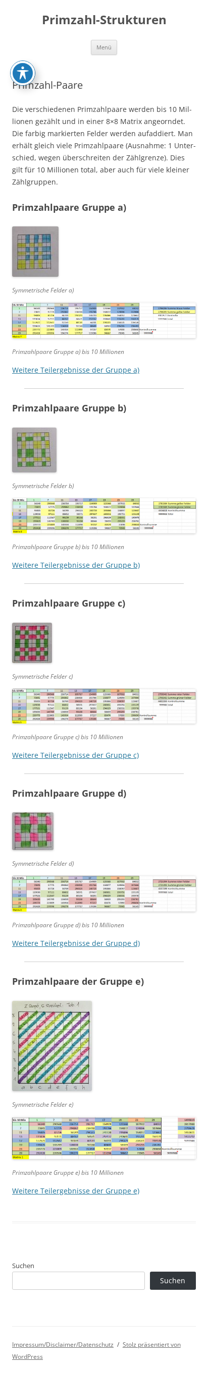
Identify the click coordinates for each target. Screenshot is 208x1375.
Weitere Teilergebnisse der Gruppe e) (75, 1190)
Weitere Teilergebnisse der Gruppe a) (75, 370)
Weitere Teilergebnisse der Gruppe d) (76, 943)
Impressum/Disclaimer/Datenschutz (63, 1344)
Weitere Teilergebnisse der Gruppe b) (76, 565)
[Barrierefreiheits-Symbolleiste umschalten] (23, 73)
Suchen (23, 1265)
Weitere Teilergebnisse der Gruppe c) (75, 755)
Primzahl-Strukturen (104, 20)
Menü (104, 47)
